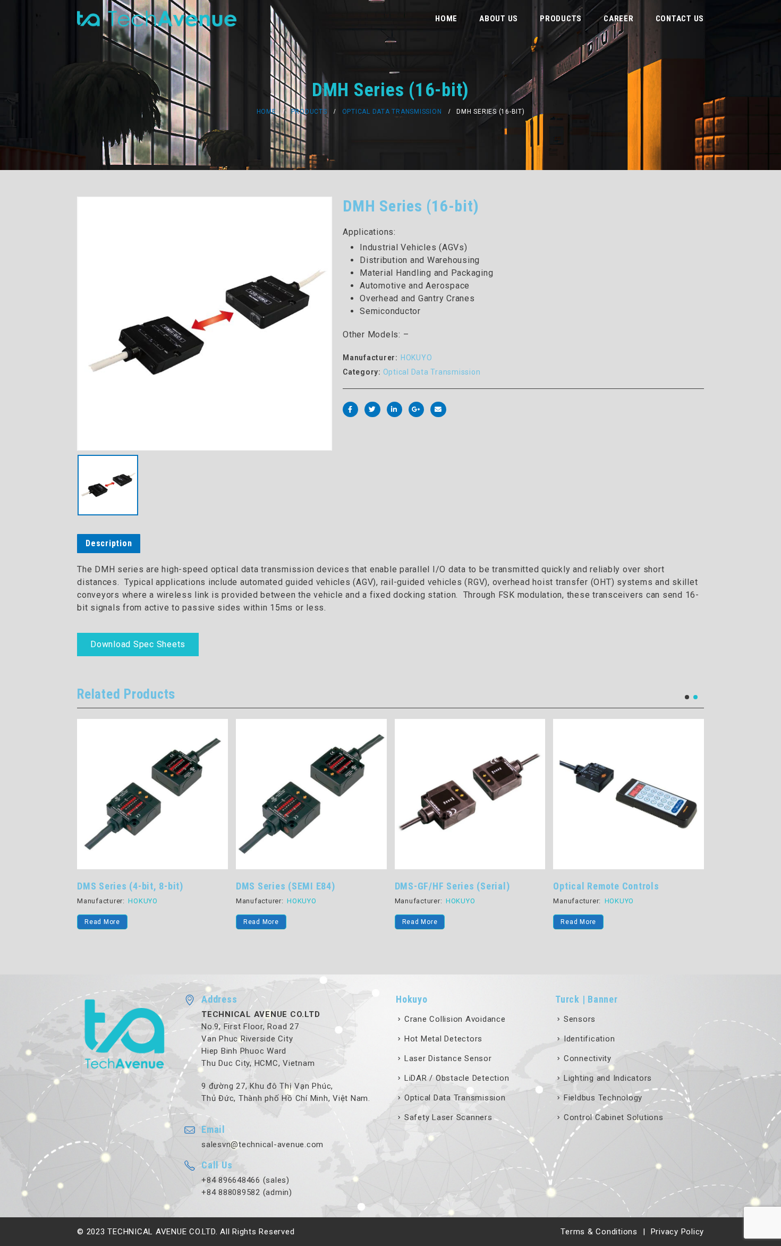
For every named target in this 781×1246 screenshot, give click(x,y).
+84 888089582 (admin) (246, 1192)
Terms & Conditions (599, 1231)
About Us (498, 18)
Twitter (372, 409)
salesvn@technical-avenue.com (262, 1144)
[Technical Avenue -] (156, 19)
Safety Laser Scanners (448, 1117)
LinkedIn (394, 409)
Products (561, 18)
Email (438, 409)
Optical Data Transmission (432, 372)
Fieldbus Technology (603, 1098)
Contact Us (680, 18)
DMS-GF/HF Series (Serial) (452, 886)
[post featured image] (152, 794)
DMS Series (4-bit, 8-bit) (130, 886)
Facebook (350, 409)
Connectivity (588, 1058)
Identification (589, 1039)
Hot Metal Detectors (443, 1039)
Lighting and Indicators (608, 1078)
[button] (687, 697)
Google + (416, 409)
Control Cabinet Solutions (614, 1117)
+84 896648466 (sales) (245, 1180)
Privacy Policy (677, 1231)
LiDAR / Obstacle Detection (457, 1078)
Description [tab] (109, 543)
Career (619, 18)
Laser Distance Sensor (448, 1058)
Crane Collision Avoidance (455, 1019)
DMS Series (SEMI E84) (285, 886)
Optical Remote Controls (606, 886)
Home (446, 18)
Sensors (580, 1019)
